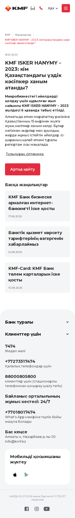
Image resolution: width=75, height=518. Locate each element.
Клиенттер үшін (23, 334)
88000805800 (20, 376)
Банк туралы (19, 322)
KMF (7, 34)
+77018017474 (20, 412)
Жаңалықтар (23, 34)
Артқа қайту (22, 169)
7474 (10, 346)
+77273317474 (20, 361)
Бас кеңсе (16, 431)
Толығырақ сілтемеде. (25, 154)
